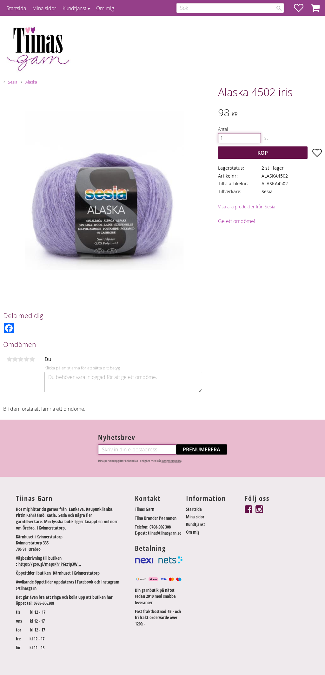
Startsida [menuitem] (16, 8)
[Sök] (279, 8)
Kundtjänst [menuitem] (74, 8)
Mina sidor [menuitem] (44, 8)
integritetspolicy (171, 461)
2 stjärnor (15, 359)
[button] (302, 8)
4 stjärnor (26, 359)
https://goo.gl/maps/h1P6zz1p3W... (49, 564)
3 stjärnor (20, 359)
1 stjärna (9, 359)
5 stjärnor (32, 359)
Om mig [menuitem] (105, 8)
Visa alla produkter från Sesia (246, 207)
